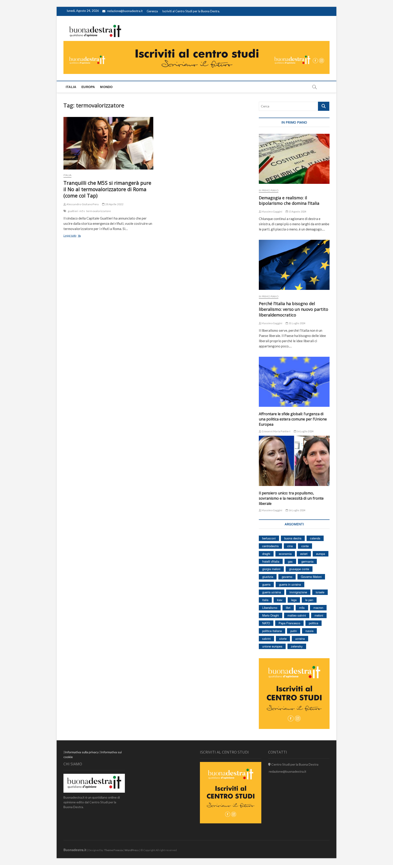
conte (305, 546)
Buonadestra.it (74, 849)
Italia (71, 87)
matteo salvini (296, 615)
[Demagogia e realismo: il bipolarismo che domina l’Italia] (294, 159)
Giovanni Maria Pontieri (275, 431)
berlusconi (269, 538)
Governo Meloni (311, 576)
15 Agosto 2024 (297, 211)
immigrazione (298, 592)
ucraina (300, 638)
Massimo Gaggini (271, 211)
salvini (266, 638)
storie (283, 638)
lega (294, 600)
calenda (315, 538)
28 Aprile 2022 (114, 204)
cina (290, 546)
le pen (309, 600)
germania (307, 561)
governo (287, 576)
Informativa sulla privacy (82, 752)
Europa (88, 87)
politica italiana (272, 631)
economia (285, 553)
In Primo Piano (268, 190)
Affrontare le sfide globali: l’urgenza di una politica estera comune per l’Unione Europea (293, 419)
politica (313, 623)
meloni (319, 615)
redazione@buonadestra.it (125, 11)
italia (265, 600)
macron (318, 607)
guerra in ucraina (290, 584)
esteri (303, 553)
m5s (82, 211)
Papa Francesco (289, 623)
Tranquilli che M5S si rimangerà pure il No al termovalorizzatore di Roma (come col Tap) (107, 189)
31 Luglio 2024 (296, 323)
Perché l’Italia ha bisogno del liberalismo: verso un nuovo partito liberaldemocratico (293, 309)
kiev (279, 600)
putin (293, 631)
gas (290, 561)
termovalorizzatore (98, 211)
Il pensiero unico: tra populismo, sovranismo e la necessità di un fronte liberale (291, 498)
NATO (266, 623)
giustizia (267, 576)
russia (309, 631)
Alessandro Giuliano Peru (82, 204)
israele (320, 592)
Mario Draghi (270, 615)
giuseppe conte (299, 569)
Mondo (106, 87)
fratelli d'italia (270, 561)
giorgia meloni (271, 569)
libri (288, 607)
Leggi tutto (81, 236)
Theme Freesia (113, 850)
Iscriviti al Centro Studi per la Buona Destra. (191, 11)
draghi (266, 553)
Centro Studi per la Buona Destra (294, 764)
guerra (266, 584)
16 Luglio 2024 (304, 431)
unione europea (272, 646)
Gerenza (152, 11)
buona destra (292, 538)
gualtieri (73, 211)
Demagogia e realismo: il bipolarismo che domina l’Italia (289, 200)
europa (320, 553)
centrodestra (270, 546)
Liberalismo (269, 607)
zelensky (297, 646)
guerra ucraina (271, 592)
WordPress (132, 850)
